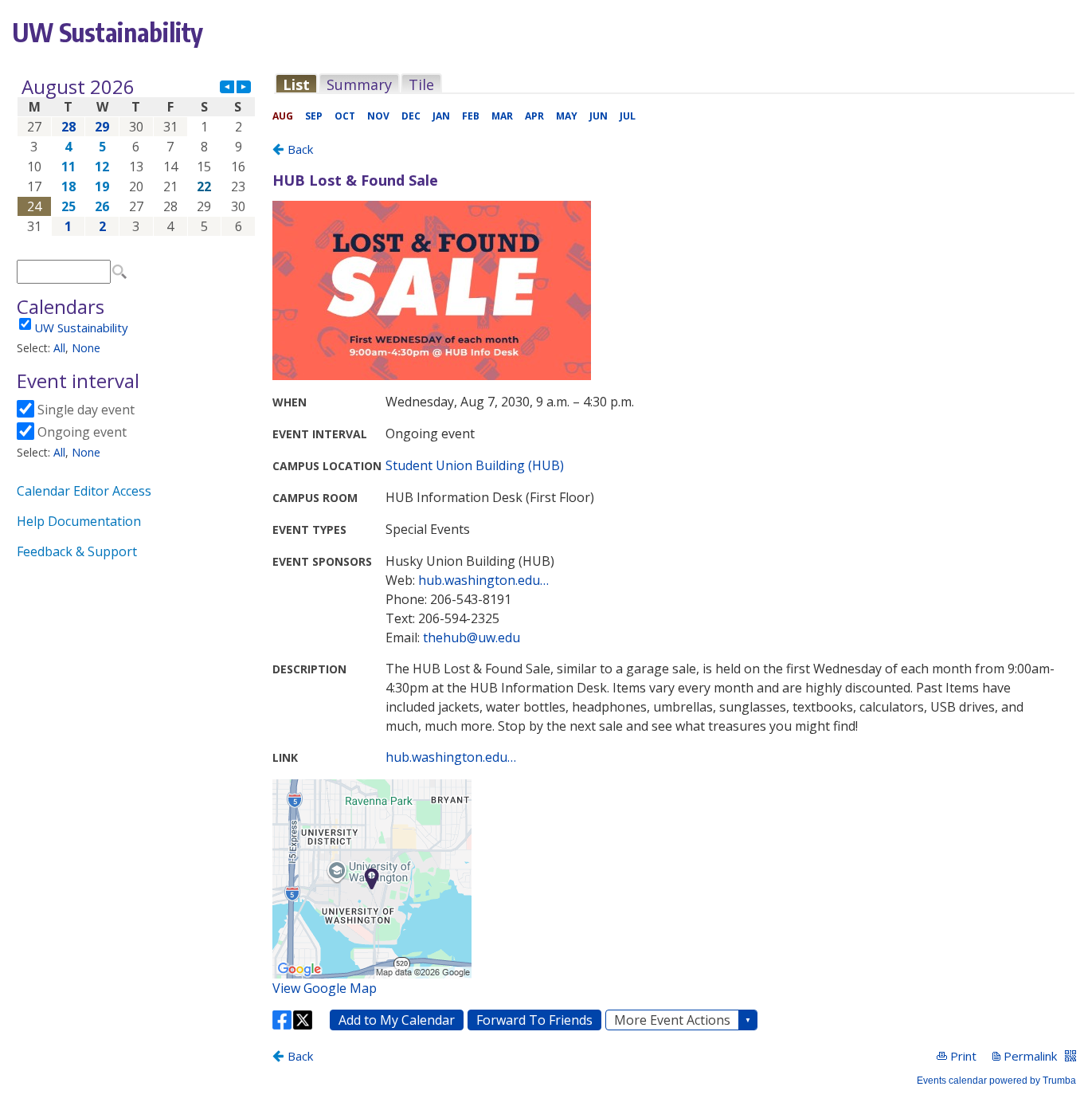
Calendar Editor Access (84, 491)
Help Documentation (79, 521)
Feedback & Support (77, 551)
